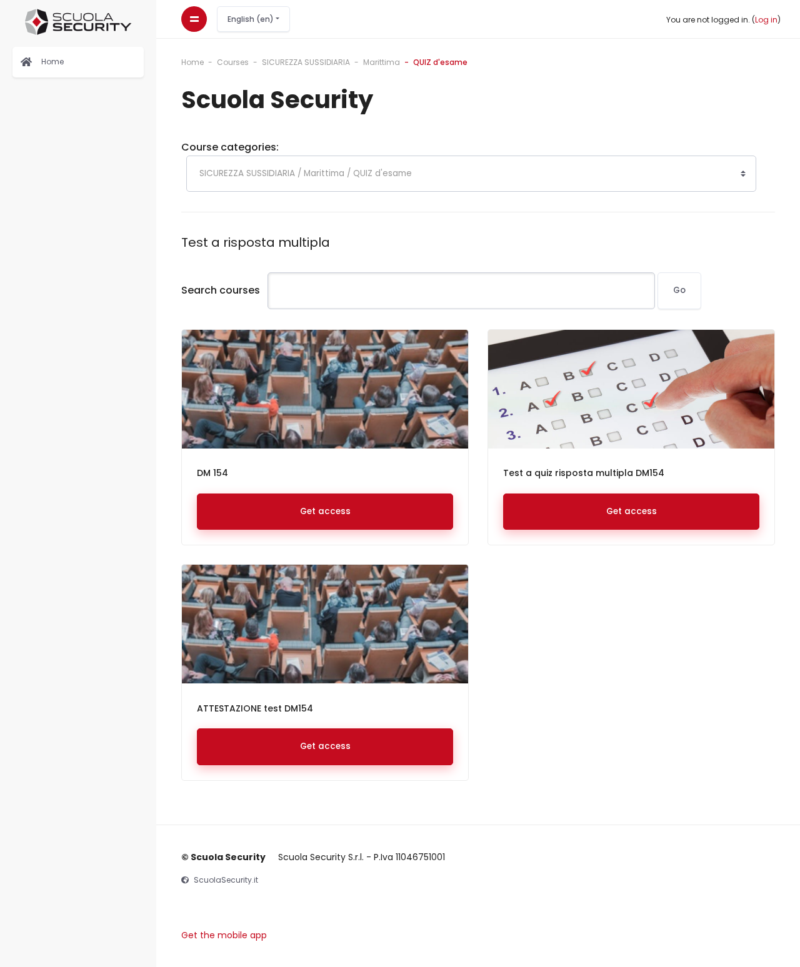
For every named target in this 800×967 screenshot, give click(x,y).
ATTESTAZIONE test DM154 (255, 708)
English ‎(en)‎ (252, 19)
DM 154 (212, 473)
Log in (766, 19)
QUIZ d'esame (440, 62)
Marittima (381, 62)
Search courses (220, 290)
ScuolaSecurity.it (226, 880)
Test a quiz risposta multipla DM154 (583, 473)
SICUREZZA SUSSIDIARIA (306, 62)
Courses (233, 62)
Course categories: (230, 147)
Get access (325, 511)
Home (192, 62)
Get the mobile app (224, 935)
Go (679, 290)
